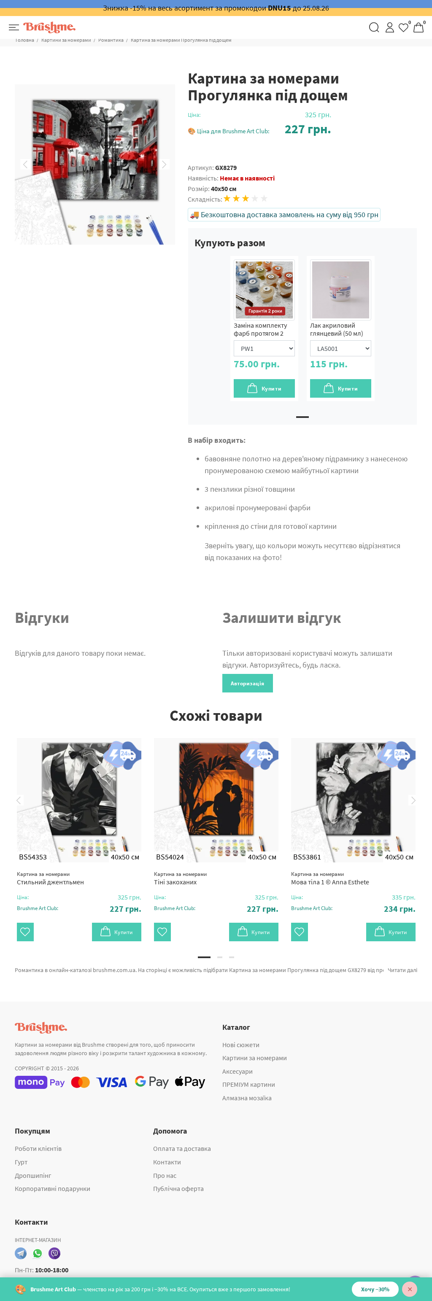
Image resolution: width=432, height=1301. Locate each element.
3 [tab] (231, 957)
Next (164, 164)
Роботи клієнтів (38, 1148)
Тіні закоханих (180, 878)
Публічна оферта (178, 1188)
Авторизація (248, 683)
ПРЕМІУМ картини (248, 1084)
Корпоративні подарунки (52, 1188)
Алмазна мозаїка (247, 1098)
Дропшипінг (33, 1175)
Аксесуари (237, 1071)
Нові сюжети (240, 1044)
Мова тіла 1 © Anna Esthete (330, 878)
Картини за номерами (66, 40)
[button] (259, 128)
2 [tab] (219, 957)
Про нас (164, 1175)
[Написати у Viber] (54, 1253)
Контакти (167, 1162)
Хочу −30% (375, 1289)
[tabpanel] (264, 328)
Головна (25, 40)
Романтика (111, 40)
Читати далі (402, 970)
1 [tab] (302, 417)
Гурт (21, 1162)
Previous (25, 164)
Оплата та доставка (182, 1148)
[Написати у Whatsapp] (37, 1253)
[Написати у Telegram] (21, 1253)
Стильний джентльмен (50, 878)
